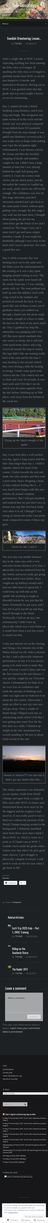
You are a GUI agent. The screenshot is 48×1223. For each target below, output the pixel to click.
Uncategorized (16, 902)
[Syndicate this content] (4, 1114)
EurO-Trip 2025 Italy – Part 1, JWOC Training (25, 930)
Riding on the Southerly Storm (20, 951)
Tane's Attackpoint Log (12, 1076)
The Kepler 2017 (20, 969)
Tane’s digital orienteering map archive (20, 1114)
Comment (34, 1017)
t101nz (18, 43)
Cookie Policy (13, 1212)
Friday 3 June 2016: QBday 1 (14, 1162)
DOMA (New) (8, 1069)
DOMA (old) (7, 1073)
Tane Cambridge (24, 5)
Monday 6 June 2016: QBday (14, 1156)
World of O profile (10, 1079)
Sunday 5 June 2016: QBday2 (14, 1159)
